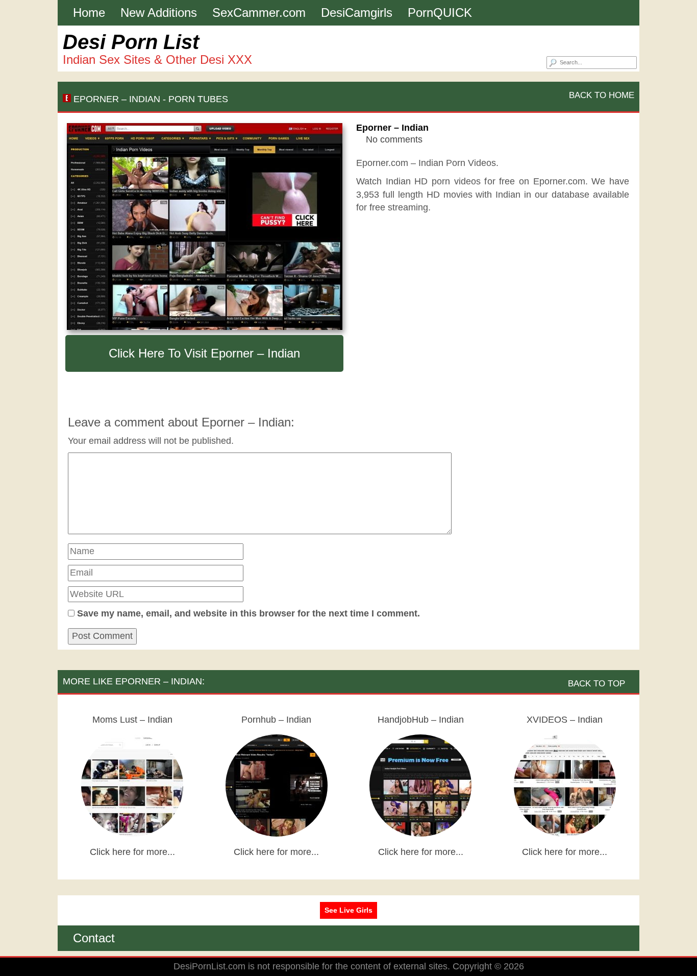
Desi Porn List (131, 42)
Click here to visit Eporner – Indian (204, 353)
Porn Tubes (198, 99)
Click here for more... (132, 852)
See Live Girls (348, 910)
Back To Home (600, 95)
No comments (394, 139)
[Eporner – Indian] (204, 226)
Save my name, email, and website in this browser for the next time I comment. (248, 613)
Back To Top (598, 683)
